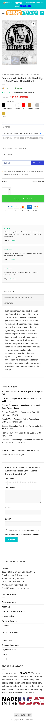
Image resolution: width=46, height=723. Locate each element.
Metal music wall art (31, 74)
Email (8, 519)
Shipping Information (11, 645)
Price (7, 122)
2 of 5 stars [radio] (9, 483)
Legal (4, 659)
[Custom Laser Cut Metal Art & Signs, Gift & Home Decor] (22, 12)
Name (8, 508)
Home (4, 74)
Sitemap (5, 626)
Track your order (9, 602)
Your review (10, 487)
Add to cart (23, 198)
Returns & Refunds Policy (13, 611)
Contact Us (7, 640)
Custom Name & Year (9, 144)
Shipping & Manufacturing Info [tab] (17, 297)
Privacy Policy (8, 616)
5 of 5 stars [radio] (32, 483)
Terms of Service (9, 621)
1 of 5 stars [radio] (6, 483)
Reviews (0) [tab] (8, 303)
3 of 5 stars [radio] (15, 483)
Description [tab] (8, 292)
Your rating (10, 478)
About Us (6, 607)
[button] (3, 13)
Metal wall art (15, 74)
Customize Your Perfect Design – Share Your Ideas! (21, 133)
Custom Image (7, 154)
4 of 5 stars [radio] (23, 483)
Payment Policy (9, 650)
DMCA (5, 654)
